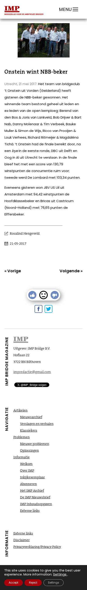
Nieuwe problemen (34, 444)
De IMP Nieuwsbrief (35, 497)
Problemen (21, 437)
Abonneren (28, 484)
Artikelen (20, 410)
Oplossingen (29, 450)
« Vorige (12, 271)
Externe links (30, 510)
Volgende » (71, 271)
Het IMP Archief (32, 490)
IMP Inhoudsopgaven (36, 504)
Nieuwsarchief (31, 417)
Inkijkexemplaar (32, 477)
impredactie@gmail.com (32, 372)
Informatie (21, 457)
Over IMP (27, 470)
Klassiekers (28, 430)
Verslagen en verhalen (37, 424)
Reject (33, 582)
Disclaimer (21, 540)
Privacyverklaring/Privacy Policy (37, 547)
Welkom (26, 464)
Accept (13, 582)
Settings (59, 574)
